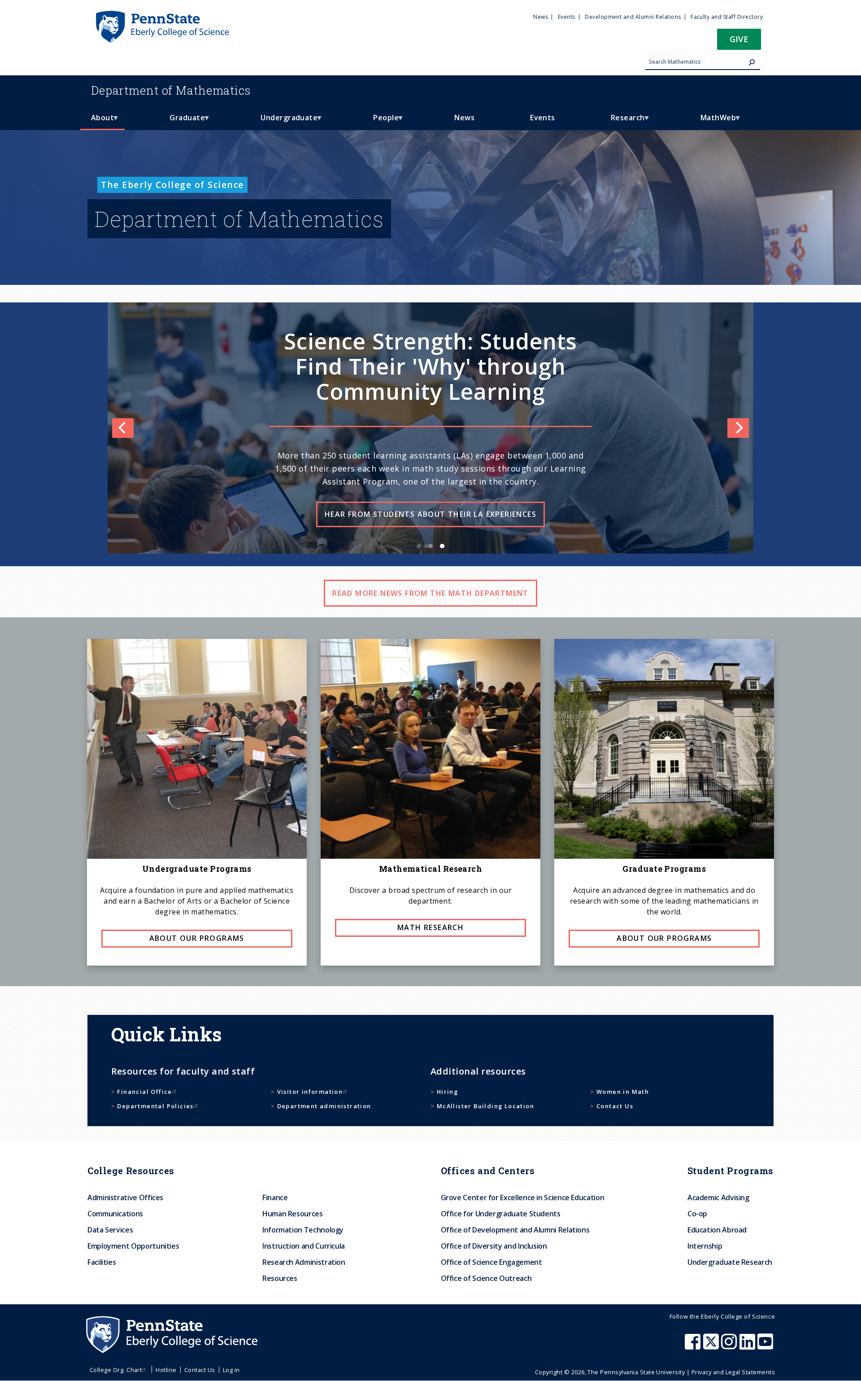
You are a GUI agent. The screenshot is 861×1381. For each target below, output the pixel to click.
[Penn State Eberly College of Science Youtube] (766, 1346)
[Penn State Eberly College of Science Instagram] (730, 1346)
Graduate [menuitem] (182, 121)
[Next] (738, 428)
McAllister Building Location (485, 1106)
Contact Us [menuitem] (199, 1370)
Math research (430, 927)
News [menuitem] (540, 17)
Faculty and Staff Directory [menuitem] (727, 17)
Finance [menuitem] (274, 1197)
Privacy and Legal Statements (733, 1372)
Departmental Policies (155, 1106)
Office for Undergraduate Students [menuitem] (501, 1214)
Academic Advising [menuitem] (718, 1197)
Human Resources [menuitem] (292, 1214)
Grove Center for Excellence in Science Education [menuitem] (522, 1197)
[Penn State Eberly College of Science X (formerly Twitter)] (712, 1346)
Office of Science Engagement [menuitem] (491, 1262)
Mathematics (171, 90)
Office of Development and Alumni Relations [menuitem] (515, 1230)
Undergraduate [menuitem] (283, 121)
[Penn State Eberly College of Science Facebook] (694, 1346)
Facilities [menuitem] (101, 1262)
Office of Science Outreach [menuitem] (486, 1278)
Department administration (324, 1106)
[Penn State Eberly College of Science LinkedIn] (748, 1346)
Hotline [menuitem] (166, 1370)
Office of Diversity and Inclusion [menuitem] (494, 1246)
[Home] (162, 15)
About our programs (196, 938)
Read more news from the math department (430, 593)
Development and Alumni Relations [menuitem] (633, 17)
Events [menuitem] (566, 17)
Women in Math (622, 1092)
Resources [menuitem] (279, 1278)
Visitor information (310, 1092)
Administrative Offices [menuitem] (125, 1197)
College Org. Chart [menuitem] (116, 1370)
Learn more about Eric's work (430, 482)
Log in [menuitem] (231, 1370)
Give (739, 38)
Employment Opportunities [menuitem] (133, 1246)
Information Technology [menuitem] (303, 1230)
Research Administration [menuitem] (303, 1262)
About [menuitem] (97, 121)
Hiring (447, 1092)
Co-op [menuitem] (697, 1214)
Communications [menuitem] (115, 1214)
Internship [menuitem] (704, 1246)
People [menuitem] (380, 121)
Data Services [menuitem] (110, 1230)
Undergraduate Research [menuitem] (729, 1262)
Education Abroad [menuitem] (717, 1230)
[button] (739, 42)
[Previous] (123, 428)
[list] (430, 428)
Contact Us (614, 1106)
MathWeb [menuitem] (713, 121)
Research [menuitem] (622, 121)
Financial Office (144, 1092)
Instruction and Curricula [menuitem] (303, 1246)
